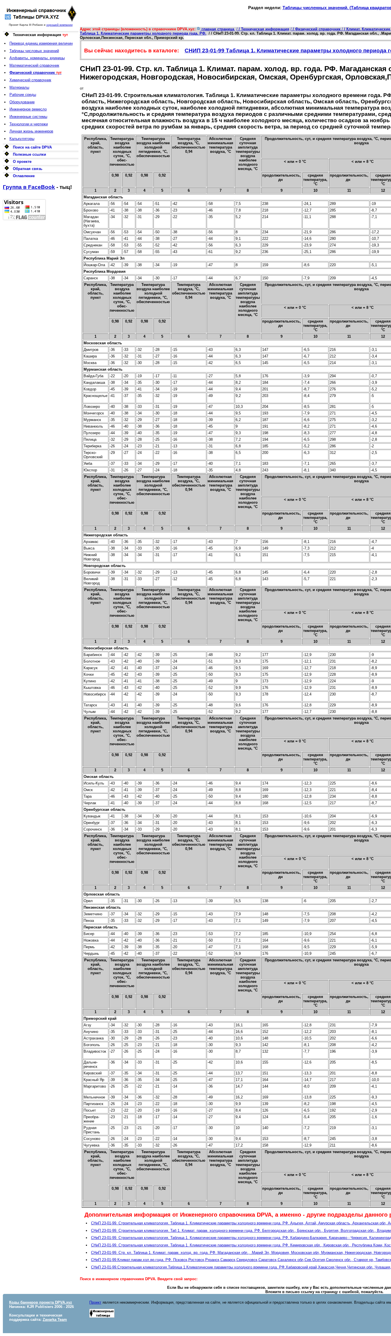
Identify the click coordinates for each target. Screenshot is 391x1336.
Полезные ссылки (29, 154)
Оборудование (22, 102)
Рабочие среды (22, 94)
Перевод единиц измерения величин (41, 43)
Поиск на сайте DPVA (32, 147)
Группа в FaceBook (29, 187)
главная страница (217, 29)
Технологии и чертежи (28, 124)
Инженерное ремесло (28, 109)
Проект (95, 1302)
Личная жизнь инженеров (31, 131)
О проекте (22, 161)
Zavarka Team (55, 1319)
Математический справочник (34, 65)
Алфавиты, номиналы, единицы (37, 58)
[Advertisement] (40, 306)
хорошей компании (59, 24)
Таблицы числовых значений (34, 51)
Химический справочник (30, 80)
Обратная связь (27, 169)
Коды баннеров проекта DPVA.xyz (40, 1302)
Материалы (19, 87)
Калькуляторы (21, 139)
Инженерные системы (28, 116)
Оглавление (24, 176)
